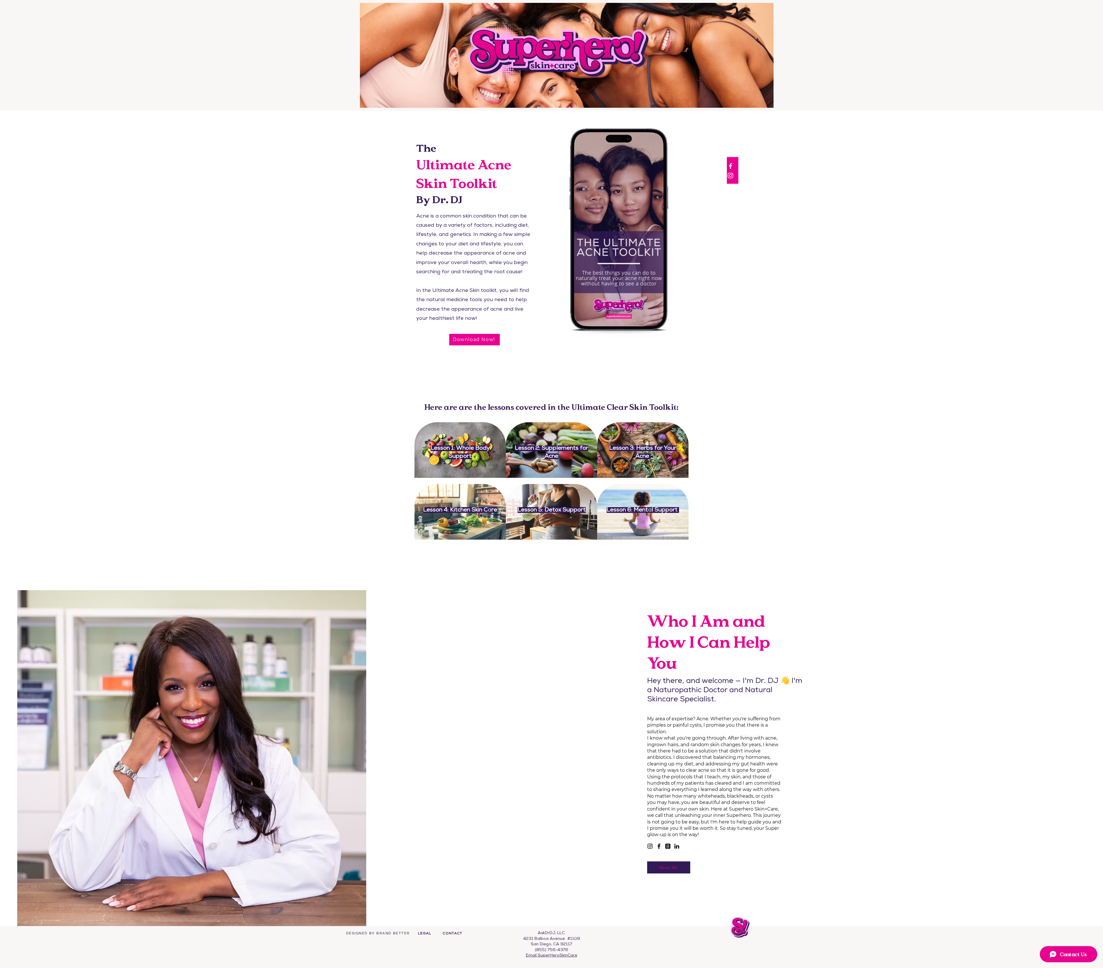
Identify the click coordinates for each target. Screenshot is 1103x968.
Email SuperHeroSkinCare (551, 955)
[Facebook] (658, 846)
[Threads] (667, 846)
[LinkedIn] (676, 846)
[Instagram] (650, 846)
